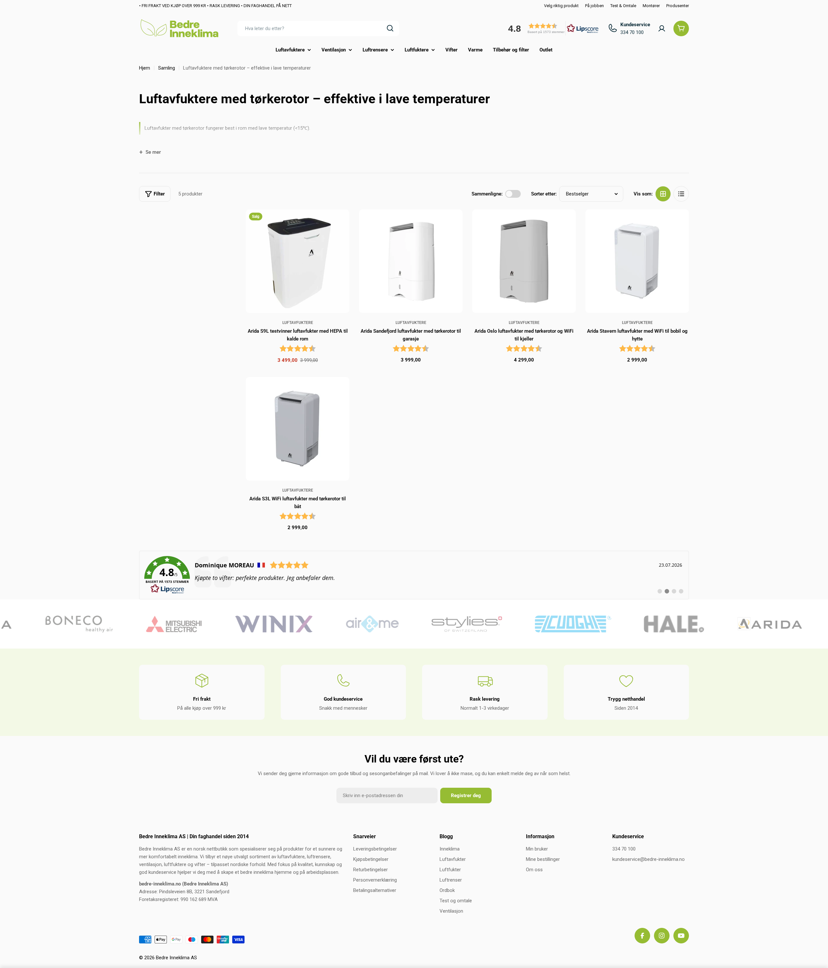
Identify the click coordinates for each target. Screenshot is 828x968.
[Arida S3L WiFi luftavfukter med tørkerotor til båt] (297, 429)
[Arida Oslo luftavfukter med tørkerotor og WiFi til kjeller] (524, 261)
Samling (166, 68)
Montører (651, 5)
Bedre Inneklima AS (176, 958)
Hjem (144, 68)
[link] (414, 575)
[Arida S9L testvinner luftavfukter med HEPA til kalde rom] (297, 261)
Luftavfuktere (297, 322)
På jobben (594, 5)
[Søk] (390, 28)
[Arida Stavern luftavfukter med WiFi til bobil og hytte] (637, 261)
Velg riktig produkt (561, 5)
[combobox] (318, 28)
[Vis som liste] (681, 194)
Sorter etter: (544, 194)
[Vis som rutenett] (663, 194)
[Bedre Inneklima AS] (63, 624)
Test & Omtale (623, 5)
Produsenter (677, 5)
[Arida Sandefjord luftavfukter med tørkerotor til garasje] (411, 261)
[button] (551, 28)
